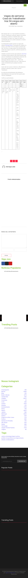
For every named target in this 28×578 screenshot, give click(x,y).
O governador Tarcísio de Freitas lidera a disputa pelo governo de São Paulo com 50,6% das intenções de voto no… (13, 506)
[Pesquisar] (27, 8)
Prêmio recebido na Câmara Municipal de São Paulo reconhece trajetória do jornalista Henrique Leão (14, 305)
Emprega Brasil (8, 45)
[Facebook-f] (12, 3)
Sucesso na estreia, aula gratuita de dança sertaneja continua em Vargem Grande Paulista (14, 374)
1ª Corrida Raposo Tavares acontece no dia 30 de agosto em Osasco (13, 187)
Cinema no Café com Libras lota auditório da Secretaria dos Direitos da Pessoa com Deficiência (13, 216)
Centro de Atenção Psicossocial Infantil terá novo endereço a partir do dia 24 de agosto (13, 200)
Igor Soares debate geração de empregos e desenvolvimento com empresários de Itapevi (12, 478)
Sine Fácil (24, 53)
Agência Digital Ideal (10, 572)
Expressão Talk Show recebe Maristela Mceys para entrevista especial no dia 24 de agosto (14, 317)
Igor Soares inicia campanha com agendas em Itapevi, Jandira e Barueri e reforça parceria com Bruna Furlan (13, 491)
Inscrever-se (22, 461)
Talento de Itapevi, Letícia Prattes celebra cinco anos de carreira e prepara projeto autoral (14, 279)
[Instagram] (14, 3)
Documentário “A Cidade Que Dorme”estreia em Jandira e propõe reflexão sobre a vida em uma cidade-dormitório (14, 292)
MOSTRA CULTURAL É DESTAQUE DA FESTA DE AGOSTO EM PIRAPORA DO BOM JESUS (13, 544)
